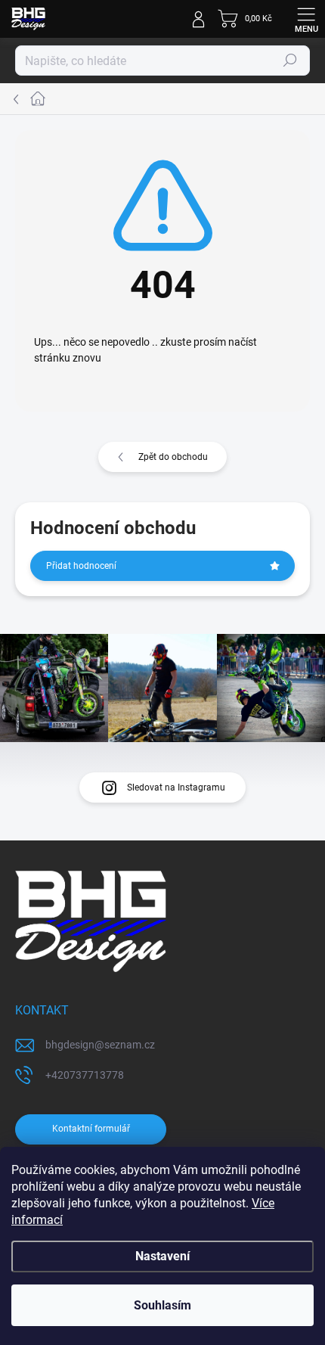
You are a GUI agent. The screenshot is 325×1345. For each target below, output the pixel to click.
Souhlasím (162, 1305)
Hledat (290, 60)
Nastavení (162, 1256)
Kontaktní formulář (91, 1128)
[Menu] (306, 19)
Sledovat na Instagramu (176, 787)
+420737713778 (84, 1075)
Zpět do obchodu (173, 457)
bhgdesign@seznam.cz (100, 1045)
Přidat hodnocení (81, 566)
